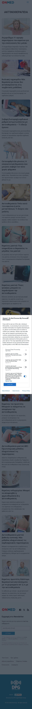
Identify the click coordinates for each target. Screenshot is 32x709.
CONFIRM (10, 384)
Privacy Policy (26, 390)
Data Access (16, 390)
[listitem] (16, 350)
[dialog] (16, 354)
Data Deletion (6, 390)
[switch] (25, 354)
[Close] (28, 318)
